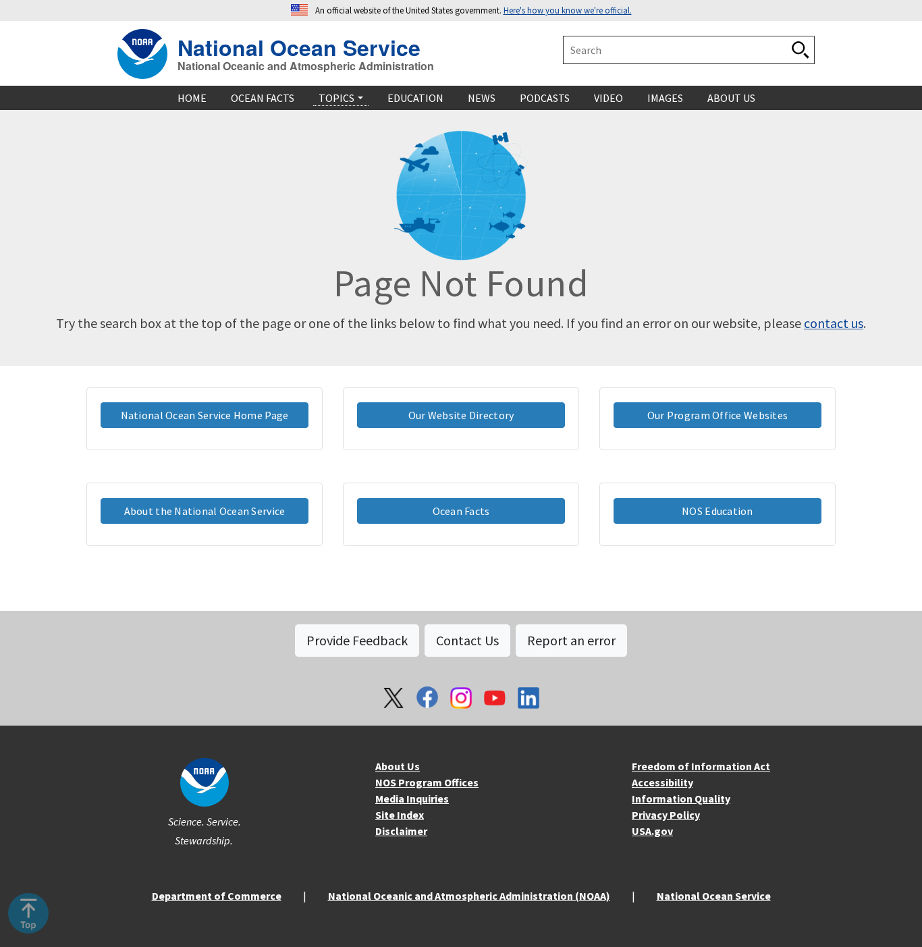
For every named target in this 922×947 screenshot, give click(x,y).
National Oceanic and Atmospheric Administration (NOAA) (469, 895)
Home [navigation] (192, 98)
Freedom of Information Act (701, 766)
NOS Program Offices (427, 782)
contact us (833, 323)
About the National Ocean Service (205, 511)
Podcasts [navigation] (545, 98)
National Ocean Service (299, 45)
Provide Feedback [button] (357, 640)
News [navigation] (481, 98)
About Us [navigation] (731, 98)
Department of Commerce (216, 895)
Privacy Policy (666, 814)
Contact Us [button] (467, 640)
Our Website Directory (461, 415)
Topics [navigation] (336, 98)
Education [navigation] (415, 98)
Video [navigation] (608, 98)
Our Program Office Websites (717, 415)
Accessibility (662, 782)
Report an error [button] (571, 640)
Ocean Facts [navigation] (262, 98)
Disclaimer (401, 831)
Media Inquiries (412, 798)
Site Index (399, 814)
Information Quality (681, 798)
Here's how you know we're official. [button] (568, 10)
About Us (397, 766)
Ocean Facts (461, 511)
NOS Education (717, 511)
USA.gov (652, 831)
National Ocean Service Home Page (205, 415)
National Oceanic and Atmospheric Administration (306, 66)
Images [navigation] (665, 98)
